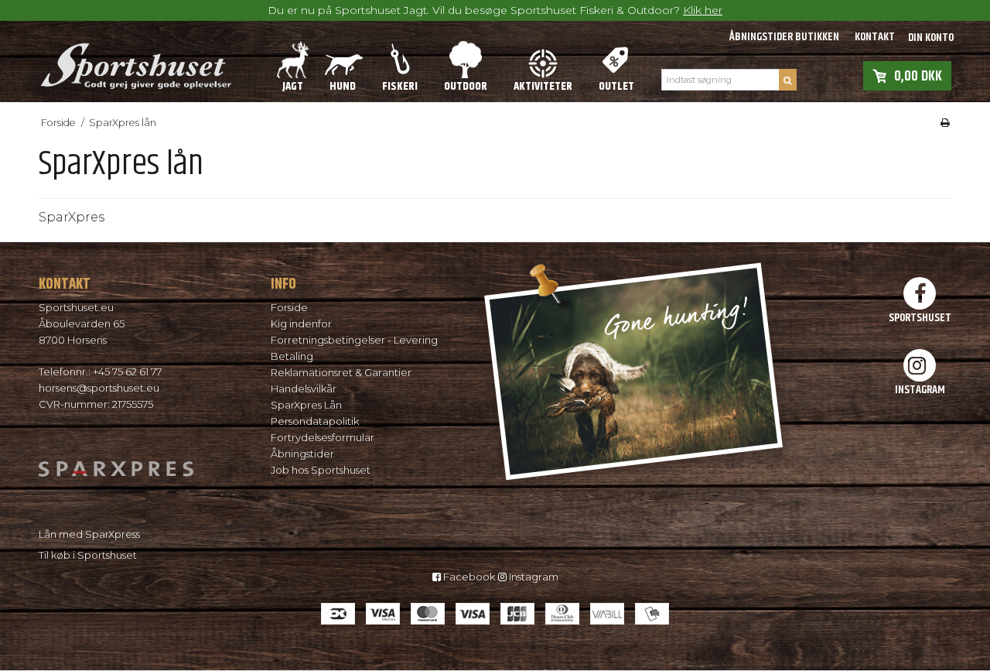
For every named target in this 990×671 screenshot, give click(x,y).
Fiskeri (400, 86)
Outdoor (465, 86)
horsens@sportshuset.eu (99, 388)
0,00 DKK (918, 75)
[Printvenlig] (945, 122)
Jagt (292, 86)
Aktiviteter (543, 86)
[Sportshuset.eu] (135, 61)
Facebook (468, 576)
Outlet (616, 86)
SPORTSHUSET (920, 317)
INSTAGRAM (920, 389)
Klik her (702, 10)
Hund (342, 86)
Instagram (532, 576)
